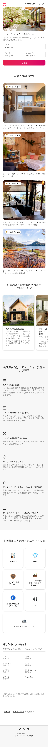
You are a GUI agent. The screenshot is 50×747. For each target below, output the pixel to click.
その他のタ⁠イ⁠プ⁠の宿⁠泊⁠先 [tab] (33, 649)
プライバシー (20, 736)
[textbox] (13, 55)
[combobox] (24, 47)
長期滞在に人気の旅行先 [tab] (12, 649)
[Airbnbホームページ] (4, 3)
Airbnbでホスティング (34, 4)
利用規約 (30, 736)
